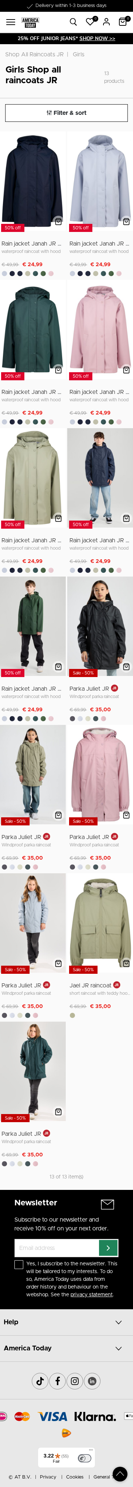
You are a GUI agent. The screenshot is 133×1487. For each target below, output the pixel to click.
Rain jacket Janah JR (28, 244)
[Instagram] (74, 1381)
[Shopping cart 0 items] (122, 21)
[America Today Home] (30, 22)
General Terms (109, 1477)
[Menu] (90, 1451)
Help (11, 1322)
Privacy (48, 1477)
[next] (59, 182)
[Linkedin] (92, 1381)
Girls (78, 54)
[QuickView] (58, 221)
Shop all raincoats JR (34, 54)
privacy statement (92, 1294)
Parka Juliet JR (89, 689)
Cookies (74, 1477)
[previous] (6, 182)
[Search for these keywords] (73, 22)
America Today (28, 1348)
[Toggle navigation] (11, 22)
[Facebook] (57, 1381)
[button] (90, 21)
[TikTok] (40, 1381)
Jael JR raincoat (90, 986)
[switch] (84, 1458)
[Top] (120, 1474)
